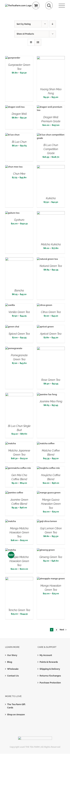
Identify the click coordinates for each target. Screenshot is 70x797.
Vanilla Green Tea (19, 312)
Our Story (12, 655)
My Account (46, 655)
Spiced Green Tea (19, 333)
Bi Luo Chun (19, 141)
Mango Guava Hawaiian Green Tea (51, 503)
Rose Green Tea (50, 379)
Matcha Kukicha (51, 244)
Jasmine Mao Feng (50, 401)
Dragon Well (19, 113)
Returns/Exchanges (50, 675)
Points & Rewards (49, 662)
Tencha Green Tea (19, 610)
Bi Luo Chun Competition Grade (50, 149)
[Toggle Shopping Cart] (36, 5)
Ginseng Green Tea (50, 557)
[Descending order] (52, 24)
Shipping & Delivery (50, 669)
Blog (9, 662)
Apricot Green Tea (51, 333)
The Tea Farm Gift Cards (16, 706)
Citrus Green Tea (51, 312)
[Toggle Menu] (62, 6)
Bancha (19, 290)
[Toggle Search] (49, 5)
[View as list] (37, 42)
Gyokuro (19, 219)
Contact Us (13, 675)
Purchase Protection (50, 682)
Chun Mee (19, 173)
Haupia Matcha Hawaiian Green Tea (19, 561)
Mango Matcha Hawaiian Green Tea (19, 532)
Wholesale (13, 669)
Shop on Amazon (16, 714)
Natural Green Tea (51, 266)
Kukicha (51, 198)
